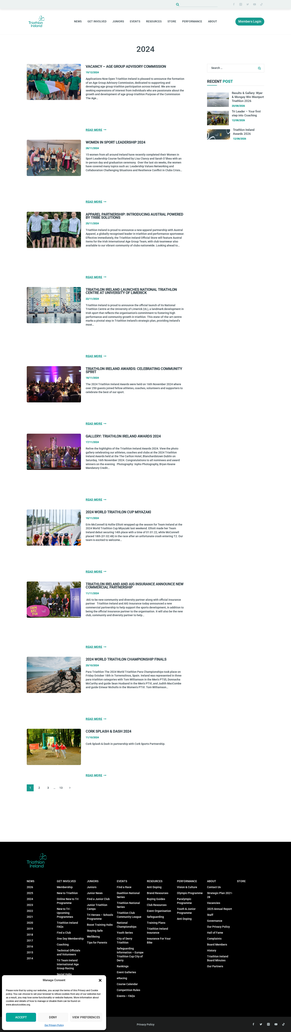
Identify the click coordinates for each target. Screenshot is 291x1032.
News (30, 881)
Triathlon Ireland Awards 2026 (243, 132)
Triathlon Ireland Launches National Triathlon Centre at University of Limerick (131, 291)
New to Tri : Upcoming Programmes (65, 912)
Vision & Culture (187, 887)
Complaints (214, 938)
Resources (154, 881)
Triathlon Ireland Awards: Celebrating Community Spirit (134, 370)
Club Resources (156, 905)
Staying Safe (95, 930)
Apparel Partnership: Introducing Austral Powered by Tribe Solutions (134, 216)
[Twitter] (247, 4)
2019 (30, 928)
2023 (30, 905)
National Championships (126, 924)
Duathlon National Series (128, 895)
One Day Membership (70, 938)
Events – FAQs (126, 996)
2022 (30, 910)
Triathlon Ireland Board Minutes (217, 958)
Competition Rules (128, 990)
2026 (30, 887)
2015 (30, 952)
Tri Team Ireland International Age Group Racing (68, 964)
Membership (65, 887)
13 (61, 787)
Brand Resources (157, 893)
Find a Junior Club (98, 899)
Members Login (249, 21)
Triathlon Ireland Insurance (157, 930)
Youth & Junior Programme (186, 910)
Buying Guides (156, 899)
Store (171, 21)
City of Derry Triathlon (124, 940)
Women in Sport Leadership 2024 (115, 142)
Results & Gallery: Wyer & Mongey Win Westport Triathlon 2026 (248, 97)
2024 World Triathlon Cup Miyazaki (118, 512)
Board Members (217, 944)
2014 (30, 958)
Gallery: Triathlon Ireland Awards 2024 (123, 436)
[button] (100, 980)
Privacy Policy (145, 1024)
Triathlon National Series (128, 904)
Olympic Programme (190, 893)
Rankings (122, 966)
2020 (30, 922)
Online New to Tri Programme (68, 901)
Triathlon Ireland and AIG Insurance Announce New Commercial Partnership (135, 585)
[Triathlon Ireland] (37, 21)
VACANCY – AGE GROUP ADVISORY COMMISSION (126, 66)
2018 (30, 934)
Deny (53, 1017)
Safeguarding (155, 916)
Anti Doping (154, 887)
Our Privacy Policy (54, 1025)
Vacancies (213, 903)
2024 (30, 899)
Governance (214, 920)
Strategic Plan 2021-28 (220, 895)
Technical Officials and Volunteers (68, 952)
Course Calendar (127, 984)
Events (122, 881)
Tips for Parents (97, 942)
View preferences (86, 1017)
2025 (30, 893)
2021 (30, 916)
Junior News (95, 893)
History (211, 950)
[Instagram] (240, 4)
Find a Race (124, 887)
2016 (30, 946)
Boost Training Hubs (100, 924)
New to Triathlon (67, 893)
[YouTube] (254, 4)
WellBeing (93, 936)
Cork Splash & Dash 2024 (108, 731)
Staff (210, 914)
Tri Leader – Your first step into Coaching (246, 113)
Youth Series (125, 932)
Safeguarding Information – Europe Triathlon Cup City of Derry (130, 954)
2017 (30, 940)
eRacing (122, 978)
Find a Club (64, 932)
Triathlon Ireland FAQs (67, 924)
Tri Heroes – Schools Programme (100, 916)
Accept (21, 1017)
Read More (96, 129)
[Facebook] (234, 4)
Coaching (63, 944)
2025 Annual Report (219, 908)
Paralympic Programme (184, 901)
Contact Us (214, 887)
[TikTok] (261, 4)
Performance (187, 881)
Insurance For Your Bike (159, 940)
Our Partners (215, 966)
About (211, 881)
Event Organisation (159, 910)
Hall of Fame (215, 932)
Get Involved (66, 881)
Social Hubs (64, 974)
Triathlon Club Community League (129, 914)
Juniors (92, 881)
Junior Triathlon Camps (97, 906)
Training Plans (156, 922)
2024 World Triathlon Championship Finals (126, 659)
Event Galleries (126, 972)
